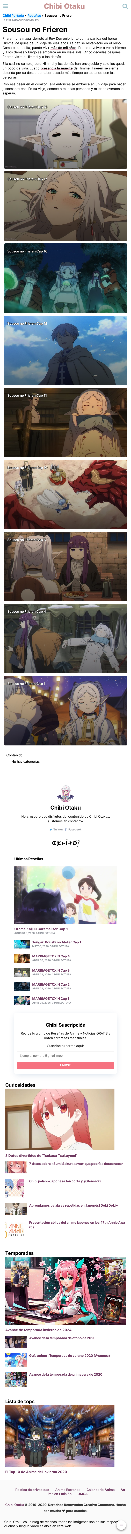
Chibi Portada (13, 16)
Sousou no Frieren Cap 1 (26, 684)
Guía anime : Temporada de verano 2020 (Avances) (69, 1356)
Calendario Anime (100, 1490)
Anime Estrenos (68, 1490)
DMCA (83, 1494)
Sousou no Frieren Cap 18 (27, 107)
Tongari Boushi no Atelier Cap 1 (56, 942)
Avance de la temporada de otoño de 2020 (62, 1338)
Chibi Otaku (64, 6)
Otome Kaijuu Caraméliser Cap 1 (41, 929)
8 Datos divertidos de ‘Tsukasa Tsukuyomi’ (41, 1156)
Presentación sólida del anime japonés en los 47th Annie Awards (77, 1224)
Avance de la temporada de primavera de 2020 (65, 1374)
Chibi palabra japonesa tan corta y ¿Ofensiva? (65, 1181)
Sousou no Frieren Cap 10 (27, 468)
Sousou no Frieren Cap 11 (27, 395)
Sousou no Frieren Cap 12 (27, 323)
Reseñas (34, 16)
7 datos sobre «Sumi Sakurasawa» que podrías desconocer (76, 1164)
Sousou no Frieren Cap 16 (27, 251)
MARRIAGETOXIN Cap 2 (51, 984)
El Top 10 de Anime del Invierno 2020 (36, 1472)
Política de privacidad (32, 1490)
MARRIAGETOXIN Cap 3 (51, 970)
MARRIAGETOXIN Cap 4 (51, 956)
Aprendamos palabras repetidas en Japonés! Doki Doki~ (73, 1205)
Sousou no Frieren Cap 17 (27, 179)
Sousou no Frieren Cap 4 (26, 611)
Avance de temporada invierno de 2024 (38, 1330)
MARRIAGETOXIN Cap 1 (50, 999)
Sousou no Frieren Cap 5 (26, 540)
